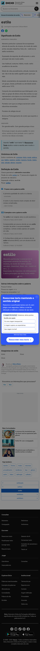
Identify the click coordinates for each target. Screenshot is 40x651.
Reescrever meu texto (19, 339)
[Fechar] (37, 297)
